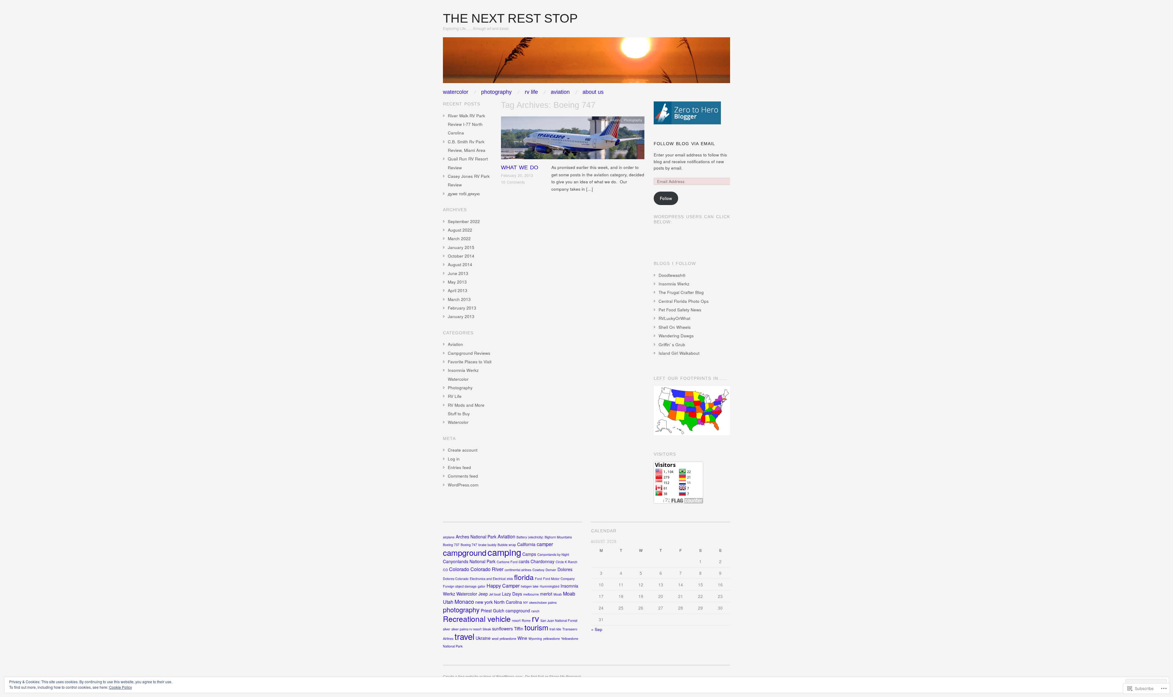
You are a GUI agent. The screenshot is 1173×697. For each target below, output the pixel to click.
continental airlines (518, 569)
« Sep (596, 629)
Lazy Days (512, 594)
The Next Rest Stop (510, 18)
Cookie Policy (120, 687)
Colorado (459, 569)
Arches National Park (476, 537)
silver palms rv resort (466, 629)
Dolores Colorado (456, 578)
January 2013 (461, 316)
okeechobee (538, 602)
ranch (535, 611)
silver (446, 629)
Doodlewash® (672, 275)
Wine (522, 638)
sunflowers (502, 628)
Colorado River (486, 569)
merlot (546, 594)
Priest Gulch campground (505, 610)
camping (504, 551)
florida (524, 577)
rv (535, 618)
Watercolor (455, 92)
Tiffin (518, 628)
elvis (510, 578)
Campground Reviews (469, 353)
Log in (454, 459)
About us (593, 92)
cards (524, 561)
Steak (487, 629)
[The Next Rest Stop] (586, 63)
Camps (529, 554)
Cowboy (538, 569)
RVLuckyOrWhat (674, 318)
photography (461, 609)
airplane (449, 537)
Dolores (564, 569)
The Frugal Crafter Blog (681, 292)
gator (481, 586)
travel (464, 636)
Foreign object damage (460, 586)
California (526, 544)
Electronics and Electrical (488, 578)
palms (552, 602)
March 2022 (459, 238)
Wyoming (535, 638)
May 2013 (457, 282)
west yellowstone (504, 638)
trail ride (555, 629)
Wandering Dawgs (676, 336)
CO (445, 569)
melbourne (531, 594)
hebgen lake (530, 586)
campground (464, 552)
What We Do (519, 167)
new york (484, 602)
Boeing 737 (451, 544)
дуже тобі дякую (464, 193)
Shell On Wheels (675, 327)
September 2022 (464, 221)
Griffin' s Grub (672, 344)
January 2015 (461, 247)
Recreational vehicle (477, 618)
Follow (666, 198)
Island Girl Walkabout (679, 353)
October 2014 (461, 256)
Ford (538, 578)
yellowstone (551, 638)
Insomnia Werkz (674, 284)
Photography (496, 92)
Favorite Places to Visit (469, 362)
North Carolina (508, 602)
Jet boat (495, 594)
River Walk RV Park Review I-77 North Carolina (466, 124)
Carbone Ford (507, 561)
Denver (551, 569)
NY (525, 602)
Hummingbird (549, 586)
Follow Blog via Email (684, 143)
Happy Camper (503, 585)
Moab (558, 594)
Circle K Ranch (566, 561)
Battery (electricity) (530, 537)
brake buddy (487, 544)
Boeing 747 (469, 544)
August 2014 (460, 264)
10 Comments (513, 182)
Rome (526, 620)
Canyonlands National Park (469, 561)
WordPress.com (463, 485)
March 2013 (459, 299)
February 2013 (462, 308)
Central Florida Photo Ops (684, 301)
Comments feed (463, 476)
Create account (462, 450)
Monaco (464, 601)
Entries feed (459, 467)
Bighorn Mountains (558, 537)
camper (545, 544)
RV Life (531, 92)
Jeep (483, 594)
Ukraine (483, 638)
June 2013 (458, 273)
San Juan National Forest (558, 620)
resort (516, 620)
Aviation (560, 92)
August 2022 (460, 230)
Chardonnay (542, 561)
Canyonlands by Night (553, 554)
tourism (536, 627)
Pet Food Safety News (680, 310)
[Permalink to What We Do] (573, 139)
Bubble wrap (507, 544)
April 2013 (457, 290)
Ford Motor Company (559, 578)
